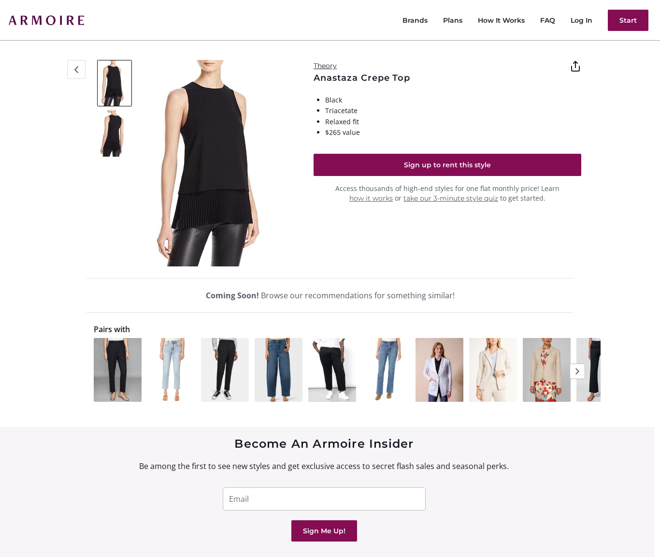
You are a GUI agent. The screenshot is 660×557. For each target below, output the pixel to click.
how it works (371, 198)
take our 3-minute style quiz (450, 198)
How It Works (501, 20)
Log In (581, 20)
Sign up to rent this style (447, 165)
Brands (415, 20)
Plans (452, 20)
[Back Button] (76, 69)
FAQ (547, 20)
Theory (325, 65)
